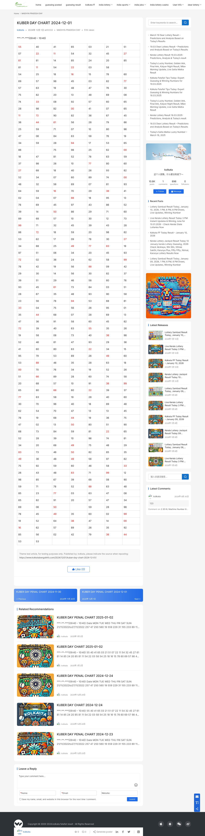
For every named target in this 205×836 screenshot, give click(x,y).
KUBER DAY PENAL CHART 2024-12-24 (85, 676)
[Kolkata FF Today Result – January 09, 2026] (155, 419)
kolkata (20, 30)
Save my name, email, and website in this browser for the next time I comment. (58, 799)
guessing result (73, 4)
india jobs (139, 4)
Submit (132, 799)
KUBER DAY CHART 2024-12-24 (79, 705)
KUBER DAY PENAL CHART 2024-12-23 (85, 734)
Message (177, 191)
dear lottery (193, 4)
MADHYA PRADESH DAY (68, 30)
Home (16, 13)
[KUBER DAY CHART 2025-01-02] (35, 656)
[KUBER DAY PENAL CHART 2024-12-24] (35, 685)
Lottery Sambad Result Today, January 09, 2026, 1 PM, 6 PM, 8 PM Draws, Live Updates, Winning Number (169, 261)
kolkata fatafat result (63, 824)
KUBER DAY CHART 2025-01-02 (80, 646)
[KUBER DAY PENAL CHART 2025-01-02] (35, 626)
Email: (65, 793)
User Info (177, 4)
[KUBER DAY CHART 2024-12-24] (35, 714)
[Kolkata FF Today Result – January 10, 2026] (155, 363)
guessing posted (53, 4)
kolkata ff (90, 4)
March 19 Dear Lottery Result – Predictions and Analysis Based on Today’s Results (167, 38)
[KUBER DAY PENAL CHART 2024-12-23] (35, 743)
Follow (161, 191)
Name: (24, 793)
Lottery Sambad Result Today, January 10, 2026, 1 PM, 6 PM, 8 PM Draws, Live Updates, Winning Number (169, 209)
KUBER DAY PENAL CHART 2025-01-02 (85, 617)
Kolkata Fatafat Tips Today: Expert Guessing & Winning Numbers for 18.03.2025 (167, 92)
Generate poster (104, 831)
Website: (106, 793)
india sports (122, 4)
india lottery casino (159, 4)
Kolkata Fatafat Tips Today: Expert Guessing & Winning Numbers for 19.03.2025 (167, 81)
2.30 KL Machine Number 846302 (176, 509)
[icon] (161, 824)
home (38, 4)
